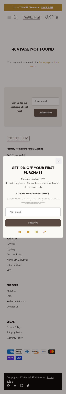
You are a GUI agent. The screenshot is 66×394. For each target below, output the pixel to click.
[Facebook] (19, 232)
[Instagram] (36, 232)
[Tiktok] (44, 232)
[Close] (59, 161)
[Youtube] (28, 232)
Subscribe (33, 222)
